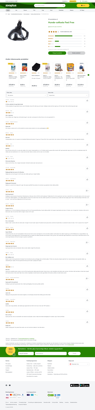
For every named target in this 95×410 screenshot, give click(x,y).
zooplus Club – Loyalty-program (34, 363)
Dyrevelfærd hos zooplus (32, 376)
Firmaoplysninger (22, 402)
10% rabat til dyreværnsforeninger (34, 374)
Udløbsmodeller (51, 368)
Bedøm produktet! (76, 53)
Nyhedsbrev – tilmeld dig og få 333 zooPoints (57, 374)
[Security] (51, 395)
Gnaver (25, 10)
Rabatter (49, 366)
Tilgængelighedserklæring (11, 404)
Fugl (43, 10)
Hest (51, 10)
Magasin (7, 370)
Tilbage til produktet (57, 53)
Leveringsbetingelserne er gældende (26, 338)
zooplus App (50, 372)
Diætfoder (61, 10)
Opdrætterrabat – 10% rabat (33, 370)
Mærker (71, 10)
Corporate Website (22, 404)
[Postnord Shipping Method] (32, 395)
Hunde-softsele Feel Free (35, 14)
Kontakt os (65, 1)
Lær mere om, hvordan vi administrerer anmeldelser (57, 49)
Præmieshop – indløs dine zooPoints (34, 366)
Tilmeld (74, 353)
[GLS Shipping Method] (28, 395)
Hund (8, 10)
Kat (16, 10)
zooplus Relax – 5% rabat (32, 368)
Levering (7, 368)
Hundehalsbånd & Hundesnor (16, 14)
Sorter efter (50, 92)
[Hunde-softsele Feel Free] (19, 30)
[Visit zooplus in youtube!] (10, 385)
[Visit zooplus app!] (74, 386)
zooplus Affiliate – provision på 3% (34, 372)
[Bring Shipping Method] (36, 395)
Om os (7, 402)
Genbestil (72, 1)
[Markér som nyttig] (87, 100)
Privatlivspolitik (70, 344)
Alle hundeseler (26, 14)
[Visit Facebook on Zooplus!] (6, 385)
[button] (84, 1)
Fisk (34, 10)
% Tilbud (82, 10)
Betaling (61, 402)
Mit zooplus (8, 363)
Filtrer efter (9, 92)
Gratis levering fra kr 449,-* (12, 1)
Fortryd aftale (55, 402)
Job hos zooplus (13, 402)
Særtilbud (50, 363)
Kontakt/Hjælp (9, 366)
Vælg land (71, 361)
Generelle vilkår (47, 402)
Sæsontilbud (50, 370)
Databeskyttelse (73, 402)
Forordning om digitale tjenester (35, 402)
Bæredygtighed (9, 372)
